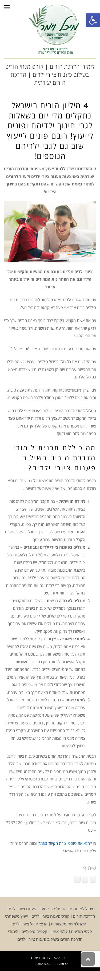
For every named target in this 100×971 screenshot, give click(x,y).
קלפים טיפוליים (34, 931)
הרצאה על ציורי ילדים (29, 924)
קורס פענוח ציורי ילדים (50, 916)
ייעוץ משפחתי (16, 916)
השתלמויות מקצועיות (68, 924)
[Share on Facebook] (93, 879)
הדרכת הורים (84, 916)
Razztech (60, 958)
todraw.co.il (43, 964)
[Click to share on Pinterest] (77, 879)
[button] (93, 20)
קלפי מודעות (81, 931)
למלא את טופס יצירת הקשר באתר (65, 843)
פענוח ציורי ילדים (21, 908)
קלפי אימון (59, 931)
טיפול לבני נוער (52, 908)
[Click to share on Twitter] (85, 879)
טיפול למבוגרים (82, 908)
